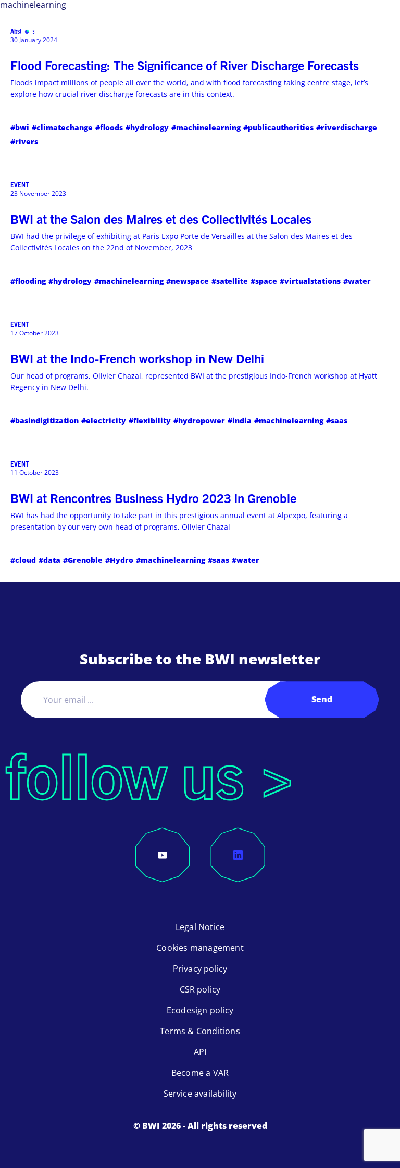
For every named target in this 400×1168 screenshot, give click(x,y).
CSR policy (200, 989)
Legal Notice (200, 927)
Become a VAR (200, 1072)
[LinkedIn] (238, 855)
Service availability (200, 1093)
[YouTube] (162, 855)
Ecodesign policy (200, 1010)
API (200, 1052)
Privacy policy (200, 968)
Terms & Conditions (200, 1031)
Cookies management (200, 947)
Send (321, 699)
